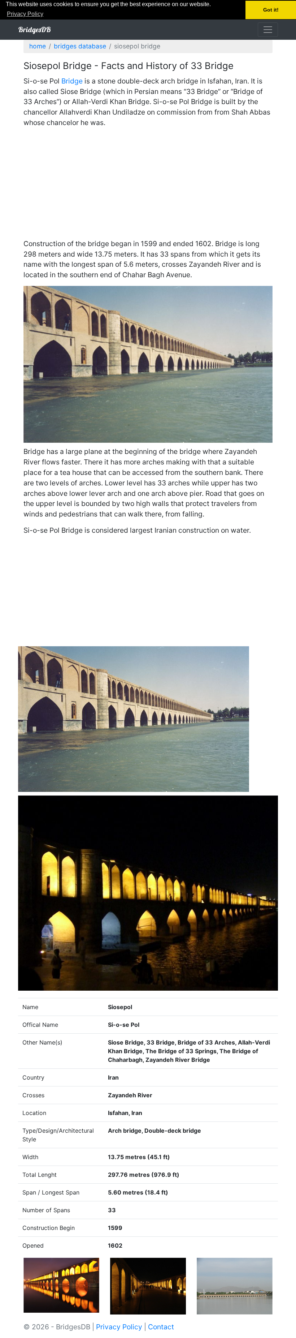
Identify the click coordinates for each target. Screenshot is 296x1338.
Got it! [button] (271, 10)
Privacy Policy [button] (25, 14)
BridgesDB (34, 29)
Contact (161, 1326)
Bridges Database (80, 46)
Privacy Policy (119, 1326)
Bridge (72, 81)
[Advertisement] (148, 184)
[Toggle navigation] (268, 29)
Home (37, 46)
